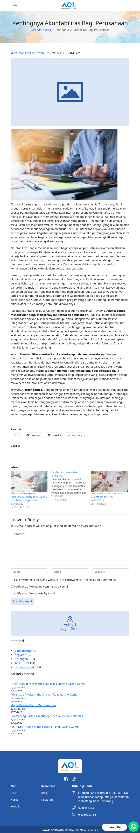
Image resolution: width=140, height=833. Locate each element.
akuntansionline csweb (29, 53)
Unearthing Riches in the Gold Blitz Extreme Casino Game (48, 684)
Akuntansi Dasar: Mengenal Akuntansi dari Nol (107, 495)
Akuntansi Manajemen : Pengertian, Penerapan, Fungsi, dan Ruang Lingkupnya (29, 497)
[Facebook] (66, 779)
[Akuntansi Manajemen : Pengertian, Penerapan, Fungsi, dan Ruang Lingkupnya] (29, 481)
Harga (15, 799)
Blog (48, 30)
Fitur (14, 793)
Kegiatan (20, 655)
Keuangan (21, 659)
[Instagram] (74, 779)
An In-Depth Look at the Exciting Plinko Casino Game (45, 727)
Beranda (36, 30)
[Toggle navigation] (15, 5)
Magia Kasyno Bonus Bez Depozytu (33, 705)
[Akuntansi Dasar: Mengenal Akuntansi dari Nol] (109, 481)
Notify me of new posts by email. (34, 593)
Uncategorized (24, 667)
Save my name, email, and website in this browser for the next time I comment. (65, 580)
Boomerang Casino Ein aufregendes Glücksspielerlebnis (47, 716)
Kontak (15, 806)
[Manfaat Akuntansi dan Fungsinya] (71, 486)
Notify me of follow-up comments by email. (41, 586)
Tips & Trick (22, 663)
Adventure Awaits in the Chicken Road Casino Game (44, 694)
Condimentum (24, 651)
